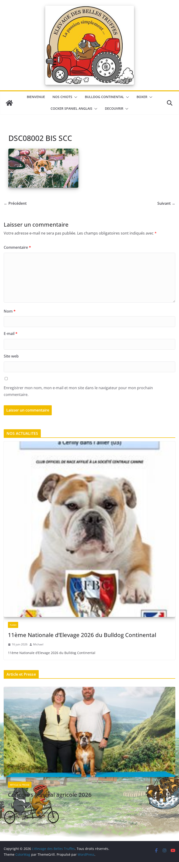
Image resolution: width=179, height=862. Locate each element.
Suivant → (166, 203)
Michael (38, 644)
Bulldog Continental (104, 97)
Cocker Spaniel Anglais (71, 108)
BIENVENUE (36, 97)
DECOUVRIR (114, 108)
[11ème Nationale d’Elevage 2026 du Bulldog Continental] (89, 529)
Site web (11, 356)
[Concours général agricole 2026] (89, 732)
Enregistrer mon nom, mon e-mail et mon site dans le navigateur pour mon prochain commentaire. (78, 391)
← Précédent (15, 203)
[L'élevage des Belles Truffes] (9, 103)
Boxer (142, 97)
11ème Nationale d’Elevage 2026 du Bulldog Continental (82, 635)
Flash (13, 625)
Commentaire (17, 247)
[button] (74, 97)
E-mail (10, 333)
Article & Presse (20, 784)
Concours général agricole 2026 (50, 794)
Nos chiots (62, 97)
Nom (10, 311)
